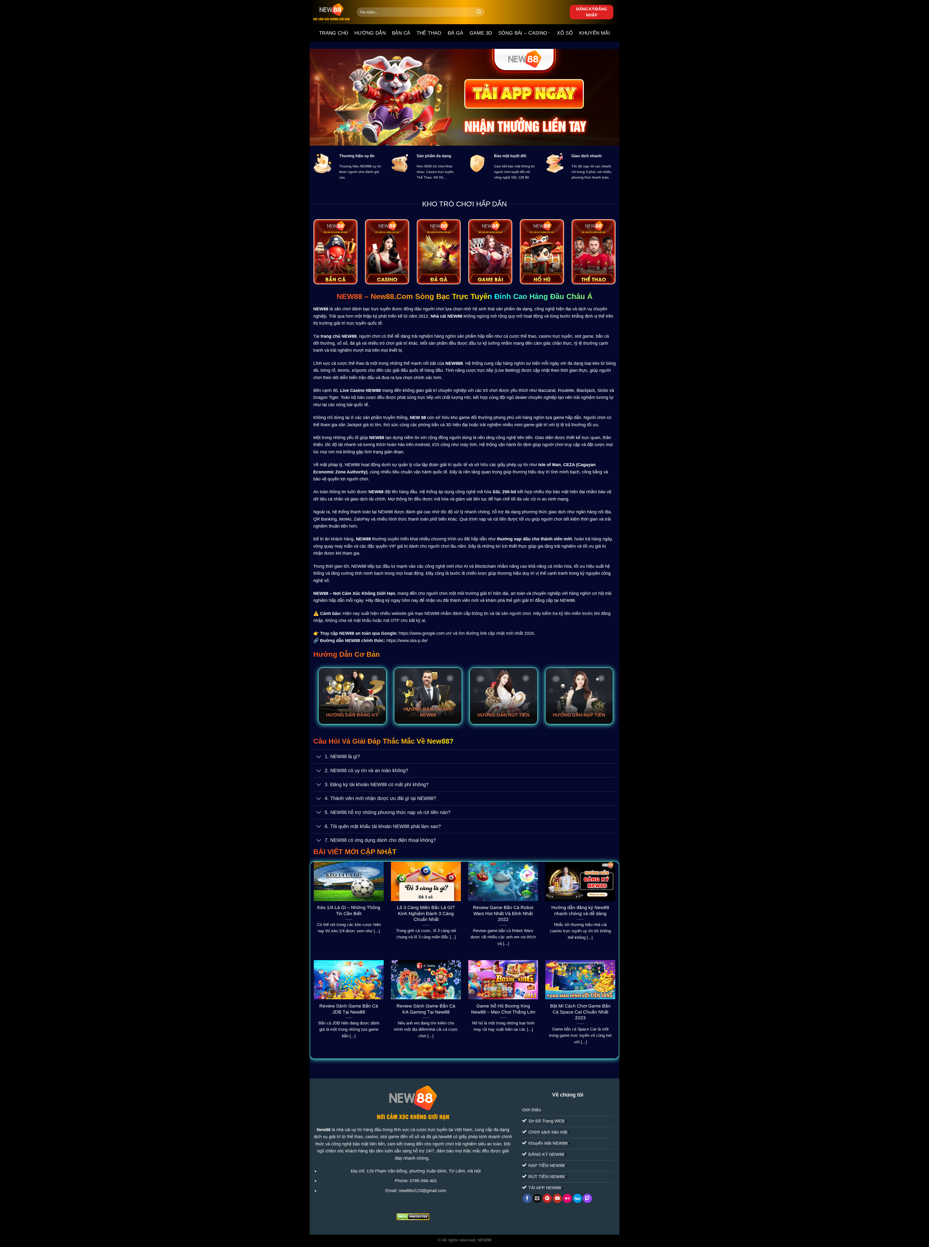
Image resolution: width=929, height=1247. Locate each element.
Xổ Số (565, 33)
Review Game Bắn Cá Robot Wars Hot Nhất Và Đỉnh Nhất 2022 (503, 913)
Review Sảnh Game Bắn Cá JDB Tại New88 (348, 1009)
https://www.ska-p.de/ (407, 640)
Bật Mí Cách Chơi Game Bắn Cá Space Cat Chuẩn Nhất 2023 (580, 1012)
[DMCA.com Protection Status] (413, 1216)
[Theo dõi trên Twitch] (587, 1198)
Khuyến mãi (594, 33)
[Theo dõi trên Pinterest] (547, 1198)
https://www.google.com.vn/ (425, 633)
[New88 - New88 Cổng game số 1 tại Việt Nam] (331, 12)
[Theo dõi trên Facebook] (527, 1198)
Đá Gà (455, 33)
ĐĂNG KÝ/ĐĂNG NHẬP (591, 12)
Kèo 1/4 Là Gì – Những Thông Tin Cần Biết (348, 910)
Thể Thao (429, 33)
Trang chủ (333, 33)
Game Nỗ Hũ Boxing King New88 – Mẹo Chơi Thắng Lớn (503, 1009)
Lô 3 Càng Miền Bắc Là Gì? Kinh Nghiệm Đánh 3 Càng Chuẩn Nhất (426, 913)
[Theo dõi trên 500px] (577, 1198)
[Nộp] (479, 12)
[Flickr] (567, 1198)
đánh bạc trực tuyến (371, 308)
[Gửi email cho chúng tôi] (537, 1198)
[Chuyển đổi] (318, 757)
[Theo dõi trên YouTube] (557, 1198)
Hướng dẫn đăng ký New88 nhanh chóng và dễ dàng (580, 910)
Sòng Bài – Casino (522, 33)
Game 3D (481, 33)
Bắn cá (401, 33)
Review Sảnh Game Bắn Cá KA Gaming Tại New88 (426, 1009)
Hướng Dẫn (370, 33)
